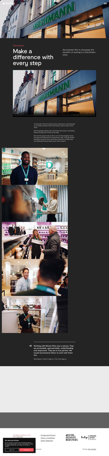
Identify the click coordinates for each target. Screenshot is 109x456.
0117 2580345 (18, 437)
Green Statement (47, 440)
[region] (19, 445)
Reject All (12, 449)
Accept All (26, 449)
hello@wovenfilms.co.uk (21, 435)
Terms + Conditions (48, 438)
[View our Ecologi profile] (88, 437)
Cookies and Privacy (48, 435)
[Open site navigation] (105, 3)
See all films (97, 373)
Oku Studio (92, 449)
